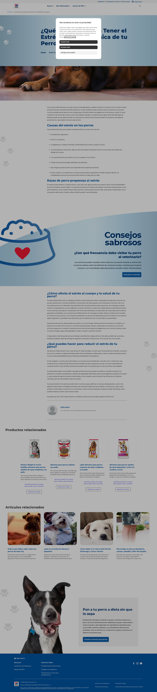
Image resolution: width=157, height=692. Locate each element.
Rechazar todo (65, 47)
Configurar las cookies (68, 52)
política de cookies (70, 37)
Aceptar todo (65, 42)
